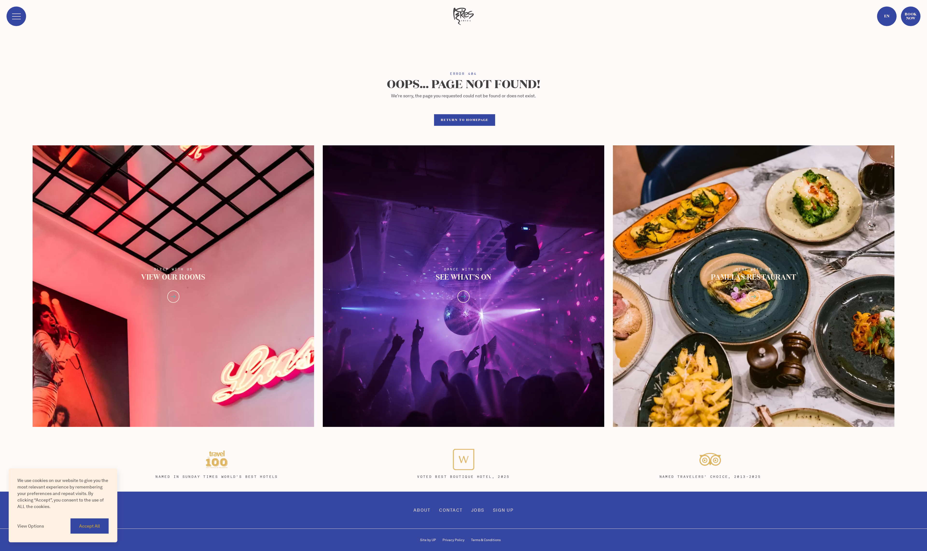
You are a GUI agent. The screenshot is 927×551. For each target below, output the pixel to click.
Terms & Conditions (486, 540)
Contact (451, 510)
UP (428, 540)
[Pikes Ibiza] (463, 16)
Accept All (89, 526)
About (422, 510)
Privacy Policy (453, 540)
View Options (30, 526)
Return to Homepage (464, 120)
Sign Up (503, 510)
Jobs (477, 510)
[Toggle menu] (16, 16)
